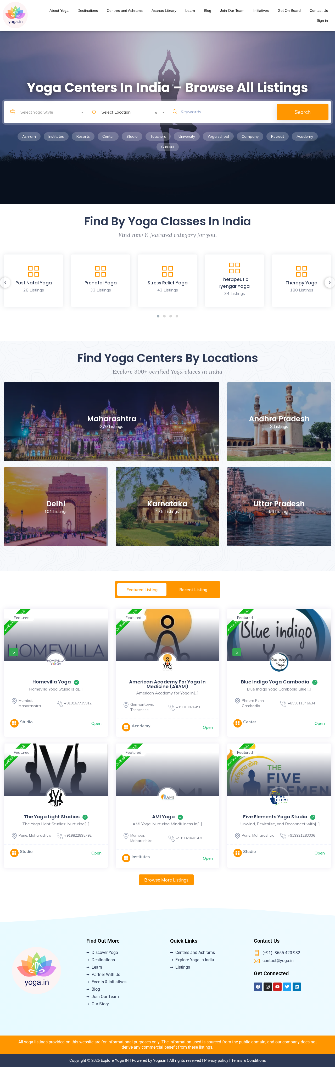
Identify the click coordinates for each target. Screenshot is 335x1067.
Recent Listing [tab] (193, 589)
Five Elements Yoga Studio (275, 816)
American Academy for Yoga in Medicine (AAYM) (167, 684)
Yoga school (218, 136)
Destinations (87, 10)
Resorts (83, 136)
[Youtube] (277, 987)
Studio (132, 136)
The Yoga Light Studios (52, 816)
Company (250, 136)
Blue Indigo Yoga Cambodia (275, 681)
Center (108, 136)
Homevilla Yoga (51, 681)
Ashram (29, 136)
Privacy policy (216, 1060)
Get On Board (289, 10)
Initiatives (261, 10)
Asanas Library (164, 10)
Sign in (322, 20)
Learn (190, 10)
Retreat (277, 136)
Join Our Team (232, 10)
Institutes (56, 136)
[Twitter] (287, 987)
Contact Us (319, 10)
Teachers (158, 136)
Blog (207, 10)
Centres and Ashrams (125, 10)
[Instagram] (268, 987)
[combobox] (51, 107)
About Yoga (59, 10)
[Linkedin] (297, 987)
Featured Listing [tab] (142, 589)
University (186, 136)
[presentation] (5, 282)
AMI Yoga (163, 816)
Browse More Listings (166, 880)
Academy (305, 136)
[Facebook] (258, 987)
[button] (158, 316)
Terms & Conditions (248, 1060)
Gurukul (167, 147)
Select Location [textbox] (129, 112)
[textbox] (51, 112)
